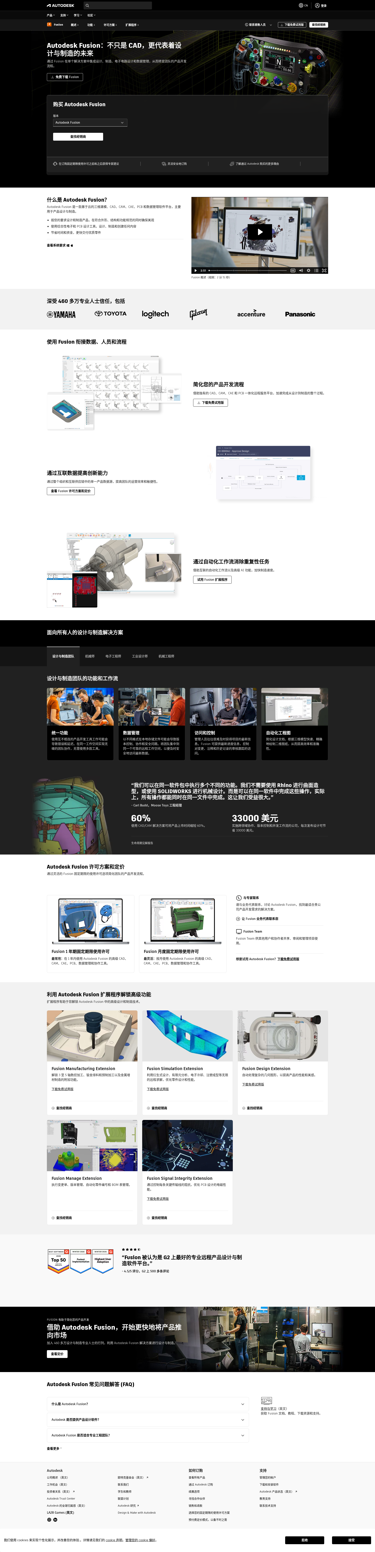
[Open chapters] (316, 270)
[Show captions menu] (293, 270)
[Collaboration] (217, 270)
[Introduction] (209, 270)
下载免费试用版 (288, 959)
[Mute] (301, 270)
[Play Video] (195, 270)
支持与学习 (268, 1408)
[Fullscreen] (324, 270)
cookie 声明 (114, 1540)
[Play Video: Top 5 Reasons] (260, 232)
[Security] (246, 270)
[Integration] (233, 270)
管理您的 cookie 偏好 (140, 1540)
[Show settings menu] (308, 270)
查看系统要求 (56, 245)
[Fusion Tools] (260, 270)
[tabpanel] (187, 760)
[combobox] (118, 5)
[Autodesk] (60, 5)
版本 (56, 116)
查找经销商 (78, 136)
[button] (256, 25)
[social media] (52, 1519)
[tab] (63, 656)
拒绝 (305, 1540)
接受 (351, 1540)
